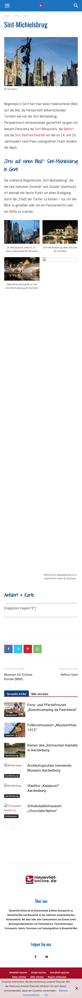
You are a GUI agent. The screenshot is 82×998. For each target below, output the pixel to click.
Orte (16, 15)
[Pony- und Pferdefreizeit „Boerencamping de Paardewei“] (14, 709)
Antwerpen (11, 816)
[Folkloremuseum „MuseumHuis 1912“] (14, 730)
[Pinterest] (28, 649)
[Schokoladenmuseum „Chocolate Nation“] (14, 811)
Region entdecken (57, 977)
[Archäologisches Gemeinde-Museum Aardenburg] (14, 770)
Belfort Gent (69, 675)
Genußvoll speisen (59, 972)
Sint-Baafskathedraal (30, 135)
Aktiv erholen (37, 977)
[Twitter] (18, 649)
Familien (9, 735)
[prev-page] (6, 826)
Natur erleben (19, 977)
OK (46, 995)
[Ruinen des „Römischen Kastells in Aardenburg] (14, 750)
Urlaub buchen (38, 972)
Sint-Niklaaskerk (46, 129)
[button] (7, 5)
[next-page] (13, 826)
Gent (26, 15)
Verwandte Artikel (16, 694)
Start (7, 15)
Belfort (69, 129)
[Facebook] (8, 649)
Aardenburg (12, 755)
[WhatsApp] (37, 649)
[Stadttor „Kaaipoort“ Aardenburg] (14, 790)
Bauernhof (11, 715)
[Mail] (46, 957)
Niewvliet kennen (18, 972)
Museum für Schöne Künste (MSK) (18, 677)
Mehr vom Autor (40, 694)
